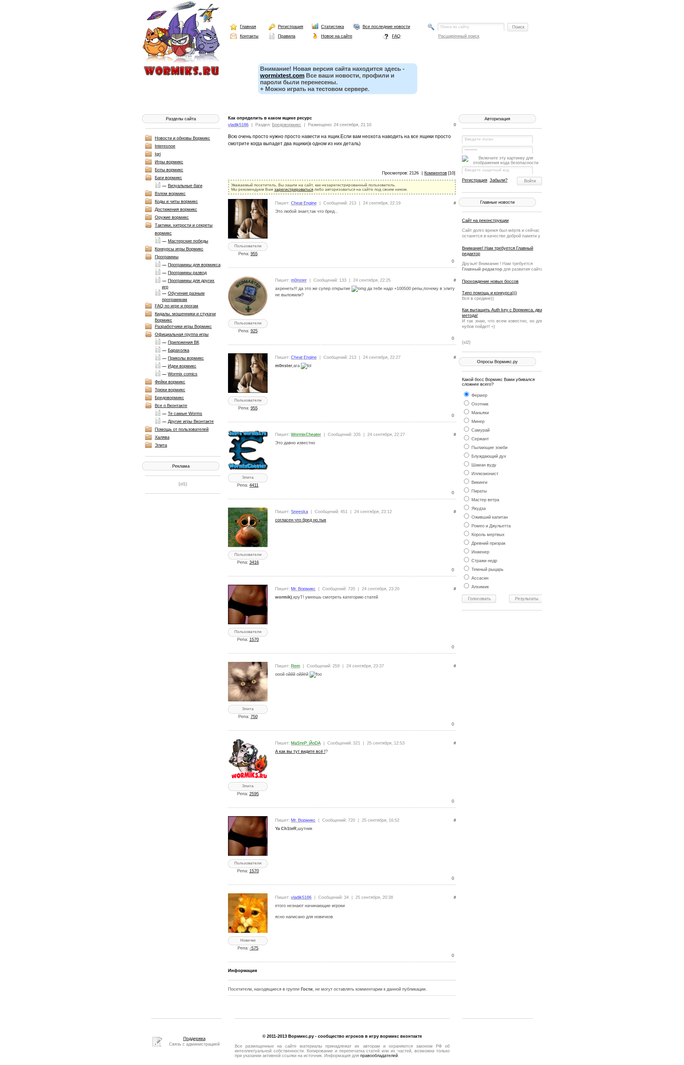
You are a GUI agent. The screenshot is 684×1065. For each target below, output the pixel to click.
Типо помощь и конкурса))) (489, 292)
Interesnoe (165, 146)
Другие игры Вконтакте (191, 421)
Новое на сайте (336, 36)
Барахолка (178, 350)
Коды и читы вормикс (176, 201)
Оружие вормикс (172, 217)
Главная (248, 26)
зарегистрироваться (293, 189)
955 (254, 253)
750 (254, 716)
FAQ (396, 36)
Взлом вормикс (170, 193)
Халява (162, 437)
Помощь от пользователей (182, 429)
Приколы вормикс (186, 358)
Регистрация (290, 26)
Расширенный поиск (458, 36)
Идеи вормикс (182, 366)
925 (254, 330)
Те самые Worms (185, 413)
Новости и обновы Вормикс (182, 138)
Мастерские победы (188, 241)
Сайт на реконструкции (485, 220)
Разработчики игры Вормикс (183, 326)
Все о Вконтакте (171, 405)
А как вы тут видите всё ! (300, 751)
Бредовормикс (169, 397)
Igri (158, 154)
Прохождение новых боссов (490, 281)
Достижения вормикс (176, 209)
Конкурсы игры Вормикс (179, 248)
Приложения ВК (183, 342)
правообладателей (379, 1055)
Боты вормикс (169, 169)
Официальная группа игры (182, 334)
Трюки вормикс (170, 389)
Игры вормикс (169, 161)
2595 (254, 793)
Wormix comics (183, 373)
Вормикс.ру (301, 1036)
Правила (286, 36)
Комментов (435, 173)
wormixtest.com (282, 75)
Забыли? (498, 180)
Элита (161, 445)
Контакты (249, 36)
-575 (254, 948)
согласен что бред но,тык (300, 519)
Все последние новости (386, 26)
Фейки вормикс (170, 381)
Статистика (332, 26)
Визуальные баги (185, 185)
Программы (167, 256)
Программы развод (187, 272)
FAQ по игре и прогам (176, 305)
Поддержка (194, 1038)
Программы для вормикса (194, 264)
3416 (254, 562)
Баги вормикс (168, 177)
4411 (253, 485)
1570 (254, 639)
